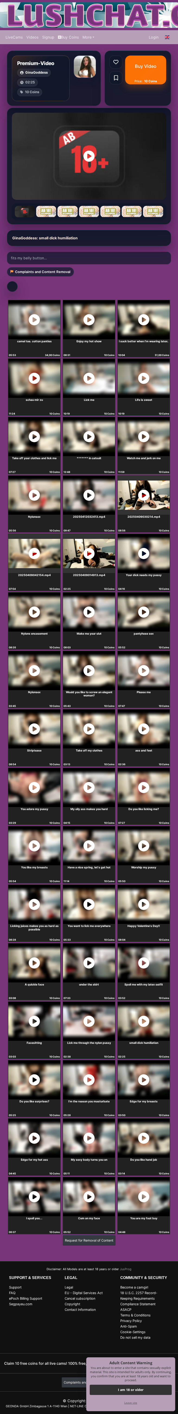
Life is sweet (143, 400)
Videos (32, 37)
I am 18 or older (130, 1390)
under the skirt (89, 984)
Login (154, 37)
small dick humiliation (143, 1043)
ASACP (125, 1310)
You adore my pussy (34, 809)
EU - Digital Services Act (84, 1293)
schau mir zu (34, 400)
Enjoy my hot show (89, 341)
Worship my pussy (143, 867)
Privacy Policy (131, 1321)
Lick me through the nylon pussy (89, 1043)
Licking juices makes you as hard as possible (34, 927)
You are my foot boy (143, 1218)
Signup (48, 37)
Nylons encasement (34, 633)
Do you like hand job (143, 1159)
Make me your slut (89, 633)
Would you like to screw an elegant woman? (89, 693)
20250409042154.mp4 (34, 575)
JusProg (125, 1269)
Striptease (34, 750)
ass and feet (143, 750)
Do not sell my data (135, 1337)
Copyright (72, 1304)
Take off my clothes (89, 750)
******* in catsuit (89, 458)
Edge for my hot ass (34, 1159)
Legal (69, 1287)
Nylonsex (34, 516)
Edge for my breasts (144, 1101)
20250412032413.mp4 (89, 516)
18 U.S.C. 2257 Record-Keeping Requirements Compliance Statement (138, 1298)
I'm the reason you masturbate (89, 1101)
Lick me (89, 400)
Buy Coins (70, 37)
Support (15, 1287)
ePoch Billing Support (25, 1298)
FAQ (12, 1293)
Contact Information (80, 1310)
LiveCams (14, 37)
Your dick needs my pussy (144, 575)
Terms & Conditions (135, 1315)
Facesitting (34, 1043)
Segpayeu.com (20, 1304)
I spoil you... (34, 1218)
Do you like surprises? (34, 1101)
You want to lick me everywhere (89, 926)
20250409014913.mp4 (89, 575)
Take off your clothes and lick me (34, 458)
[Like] (115, 62)
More (87, 37)
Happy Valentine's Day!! (143, 926)
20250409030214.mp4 (143, 516)
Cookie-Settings (133, 1332)
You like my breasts (34, 867)
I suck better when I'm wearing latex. (143, 341)
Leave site (130, 1402)
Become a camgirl (134, 1287)
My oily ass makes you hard (89, 809)
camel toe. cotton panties (34, 341)
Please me (144, 692)
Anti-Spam (128, 1326)
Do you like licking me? (143, 809)
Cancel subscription (80, 1298)
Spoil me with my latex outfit (143, 984)
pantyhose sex (144, 633)
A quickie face (34, 984)
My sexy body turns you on (89, 1159)
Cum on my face (89, 1218)
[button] (167, 37)
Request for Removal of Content (89, 1240)
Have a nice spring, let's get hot (89, 867)
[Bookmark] (115, 77)
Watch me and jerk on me (144, 458)
